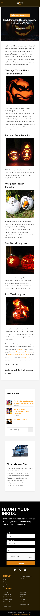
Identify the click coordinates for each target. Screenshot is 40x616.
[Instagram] (20, 570)
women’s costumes (26, 352)
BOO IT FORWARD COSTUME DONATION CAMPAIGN (21, 411)
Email (8, 533)
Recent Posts (13, 393)
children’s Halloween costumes (18, 354)
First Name (10, 540)
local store (20, 349)
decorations (24, 357)
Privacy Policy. (14, 614)
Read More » (16, 405)
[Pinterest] (25, 570)
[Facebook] (15, 570)
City (8, 547)
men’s (15, 352)
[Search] (30, 429)
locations (7, 588)
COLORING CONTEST (21, 420)
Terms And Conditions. (24, 614)
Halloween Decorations (20, 15)
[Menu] (4, 3)
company (7, 576)
